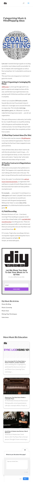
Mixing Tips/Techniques (9, 314)
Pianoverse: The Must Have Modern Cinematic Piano (15, 398)
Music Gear (5, 311)
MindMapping (25, 138)
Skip (21, 478)
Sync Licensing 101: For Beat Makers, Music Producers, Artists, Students (15, 361)
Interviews (5, 317)
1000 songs (5, 87)
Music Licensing (7, 307)
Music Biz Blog (6, 304)
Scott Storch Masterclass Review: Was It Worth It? (16, 431)
